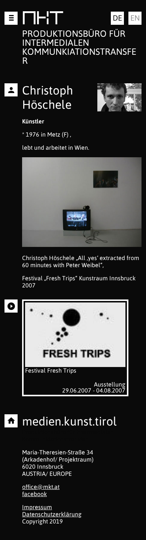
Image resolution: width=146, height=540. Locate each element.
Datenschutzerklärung (52, 514)
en (135, 18)
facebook (34, 493)
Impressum (37, 507)
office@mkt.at (41, 486)
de (117, 18)
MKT (43, 19)
